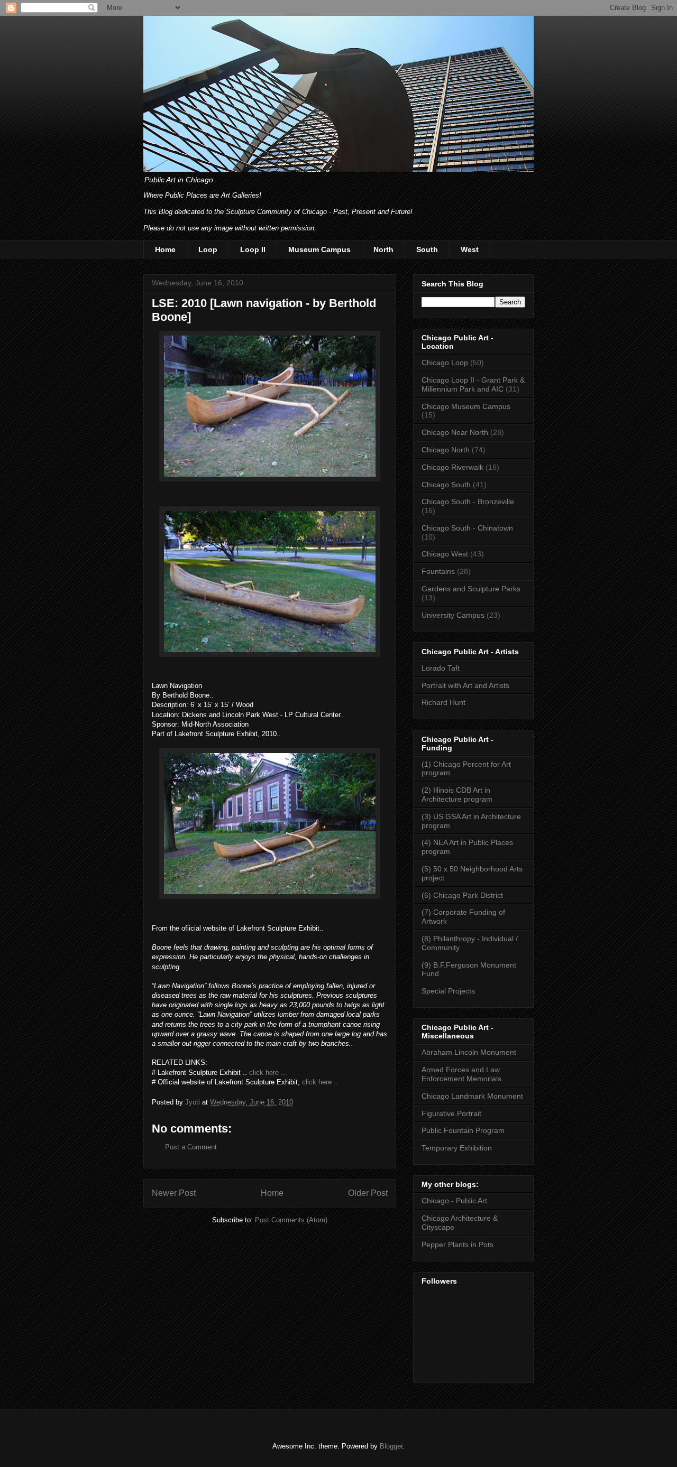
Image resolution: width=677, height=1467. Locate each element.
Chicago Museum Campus (466, 406)
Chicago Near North (455, 432)
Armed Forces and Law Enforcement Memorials (461, 1074)
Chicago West (445, 554)
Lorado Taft (441, 668)
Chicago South (446, 484)
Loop (207, 249)
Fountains (438, 571)
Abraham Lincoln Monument (469, 1052)
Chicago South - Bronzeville (468, 501)
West (470, 249)
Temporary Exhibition (457, 1148)
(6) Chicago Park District (462, 895)
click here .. (320, 1082)
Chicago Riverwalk (452, 467)
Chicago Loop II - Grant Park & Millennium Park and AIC (473, 384)
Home (165, 249)
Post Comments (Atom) (291, 1220)
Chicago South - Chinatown (467, 528)
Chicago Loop (445, 362)
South (427, 249)
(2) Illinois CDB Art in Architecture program (457, 794)
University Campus (453, 615)
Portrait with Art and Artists (465, 685)
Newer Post (174, 1193)
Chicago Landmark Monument (472, 1096)
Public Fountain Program (463, 1130)
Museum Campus (319, 249)
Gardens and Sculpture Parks (471, 588)
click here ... (268, 1072)
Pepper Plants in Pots (457, 1244)
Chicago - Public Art (454, 1200)
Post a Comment (191, 1147)
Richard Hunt (443, 702)
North (383, 249)
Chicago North (446, 449)
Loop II (253, 249)
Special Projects (448, 991)
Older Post (368, 1193)
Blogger (391, 1446)
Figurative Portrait (451, 1113)
